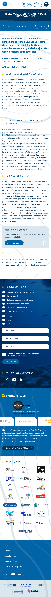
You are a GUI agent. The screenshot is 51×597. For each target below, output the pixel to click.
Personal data (11, 561)
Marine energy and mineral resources (21, 300)
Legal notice (10, 556)
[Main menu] (46, 4)
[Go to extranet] (40, 4)
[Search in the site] (24, 4)
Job (6, 545)
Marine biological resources (17, 303)
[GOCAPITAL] (25, 421)
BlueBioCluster (16, 79)
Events (9, 316)
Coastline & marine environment (19, 307)
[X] (7, 379)
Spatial (9, 323)
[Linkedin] (22, 379)
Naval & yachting (13, 296)
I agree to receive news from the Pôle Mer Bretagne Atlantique (24, 354)
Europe (9, 320)
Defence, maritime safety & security (20, 292)
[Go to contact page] (29, 4)
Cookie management (14, 566)
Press (7, 550)
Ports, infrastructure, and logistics (20, 311)
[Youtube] (14, 379)
